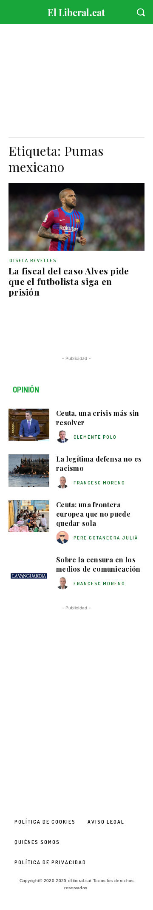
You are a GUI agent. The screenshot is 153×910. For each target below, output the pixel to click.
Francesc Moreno (99, 483)
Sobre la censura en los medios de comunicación (98, 564)
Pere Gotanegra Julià (106, 538)
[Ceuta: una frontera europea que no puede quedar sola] (28, 516)
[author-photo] (63, 436)
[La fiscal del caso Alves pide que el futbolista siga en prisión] (76, 217)
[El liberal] (76, 10)
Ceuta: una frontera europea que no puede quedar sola (93, 514)
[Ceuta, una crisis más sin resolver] (28, 425)
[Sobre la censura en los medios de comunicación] (28, 571)
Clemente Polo (95, 437)
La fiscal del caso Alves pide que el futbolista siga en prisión (68, 281)
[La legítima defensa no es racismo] (28, 470)
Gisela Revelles (33, 260)
